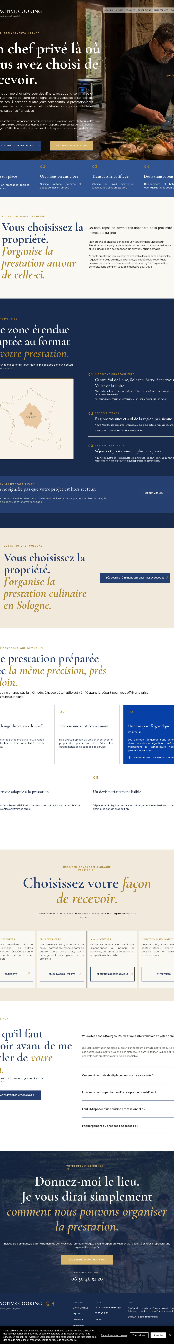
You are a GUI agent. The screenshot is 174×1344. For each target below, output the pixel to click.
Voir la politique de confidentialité (59, 1339)
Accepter (158, 1335)
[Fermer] (170, 1335)
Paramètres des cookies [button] (114, 1335)
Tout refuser (139, 1335)
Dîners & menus (80, 1307)
